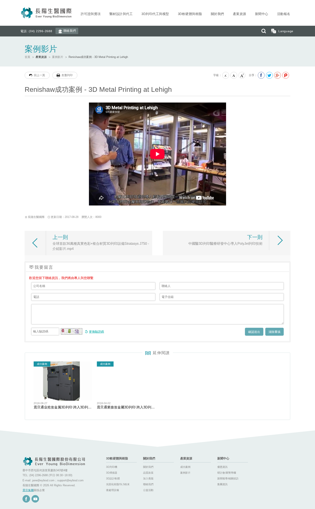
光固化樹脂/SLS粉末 (118, 484)
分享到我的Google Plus (277, 75)
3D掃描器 (111, 472)
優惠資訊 (222, 466)
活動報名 (283, 14)
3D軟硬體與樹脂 (190, 14)
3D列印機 (111, 466)
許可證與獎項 (91, 14)
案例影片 (57, 57)
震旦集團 (28, 490)
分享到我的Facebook (261, 75)
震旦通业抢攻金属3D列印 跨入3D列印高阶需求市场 (63, 407)
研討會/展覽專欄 (226, 472)
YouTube (35, 499)
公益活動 (148, 490)
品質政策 (148, 472)
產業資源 (239, 14)
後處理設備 (112, 490)
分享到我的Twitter (269, 75)
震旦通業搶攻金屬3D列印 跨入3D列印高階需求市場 (126, 407)
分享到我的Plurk (285, 75)
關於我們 (217, 14)
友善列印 (67, 75)
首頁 (27, 57)
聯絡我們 (69, 30)
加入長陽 (148, 478)
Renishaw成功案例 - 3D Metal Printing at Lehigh (98, 57)
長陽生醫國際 (46, 13)
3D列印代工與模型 (155, 14)
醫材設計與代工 (121, 14)
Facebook (26, 499)
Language (285, 31)
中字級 (234, 75)
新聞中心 (261, 14)
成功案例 (185, 466)
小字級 (225, 75)
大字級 (242, 75)
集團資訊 (222, 484)
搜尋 (263, 31)
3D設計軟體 (113, 478)
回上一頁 (39, 75)
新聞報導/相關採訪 (227, 478)
